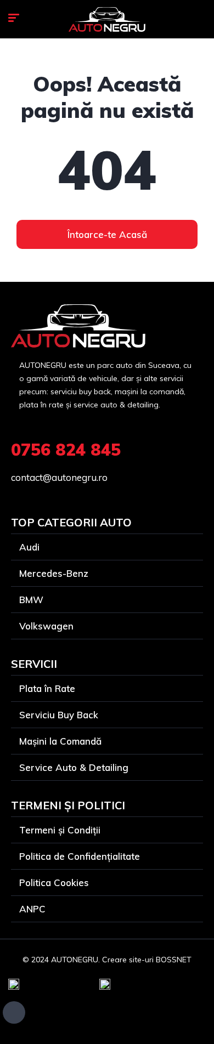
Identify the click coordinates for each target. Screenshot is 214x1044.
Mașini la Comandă (60, 741)
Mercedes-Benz (53, 573)
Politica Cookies (54, 882)
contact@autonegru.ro (59, 477)
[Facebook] (14, 1012)
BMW (31, 599)
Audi (29, 547)
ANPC (32, 909)
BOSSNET (174, 959)
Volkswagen (46, 626)
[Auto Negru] (107, 19)
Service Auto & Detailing (73, 767)
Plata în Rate (47, 688)
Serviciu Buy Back (58, 714)
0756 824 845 (66, 449)
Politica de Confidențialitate (79, 856)
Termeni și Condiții (59, 830)
